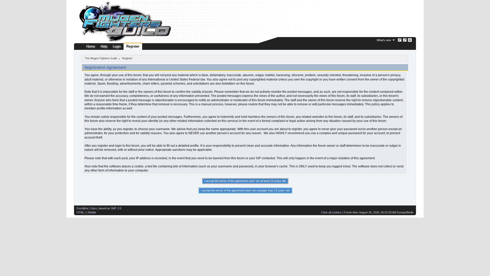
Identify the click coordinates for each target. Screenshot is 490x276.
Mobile (92, 212)
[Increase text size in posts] (400, 40)
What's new (384, 40)
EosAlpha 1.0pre (87, 208)
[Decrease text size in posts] (405, 40)
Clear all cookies (331, 212)
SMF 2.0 (116, 208)
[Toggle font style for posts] (410, 40)
